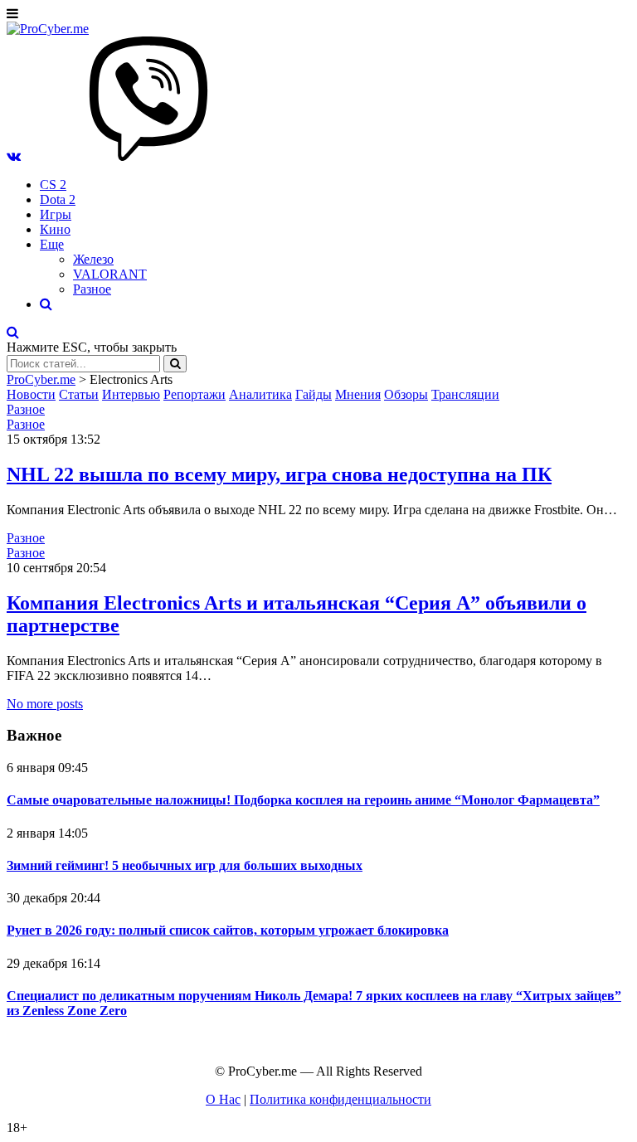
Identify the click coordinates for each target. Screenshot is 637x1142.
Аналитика (260, 394)
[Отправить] (175, 363)
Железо (93, 259)
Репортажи (194, 394)
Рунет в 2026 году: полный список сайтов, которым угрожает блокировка (228, 930)
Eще (52, 244)
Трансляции (465, 394)
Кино (55, 229)
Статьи (79, 394)
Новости (31, 394)
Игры (55, 214)
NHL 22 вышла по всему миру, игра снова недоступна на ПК (279, 474)
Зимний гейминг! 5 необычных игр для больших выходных (184, 865)
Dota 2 (57, 199)
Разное (92, 289)
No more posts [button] (45, 704)
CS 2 (53, 184)
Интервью (131, 394)
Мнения (358, 394)
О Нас (223, 1099)
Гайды (313, 394)
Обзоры (406, 394)
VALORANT (110, 274)
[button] (14, 156)
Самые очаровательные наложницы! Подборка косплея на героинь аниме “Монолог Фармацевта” (303, 800)
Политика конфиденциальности (340, 1099)
